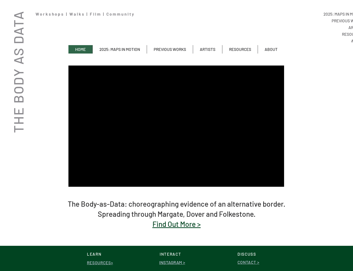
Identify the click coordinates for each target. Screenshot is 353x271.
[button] (170, 49)
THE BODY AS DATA (18, 72)
